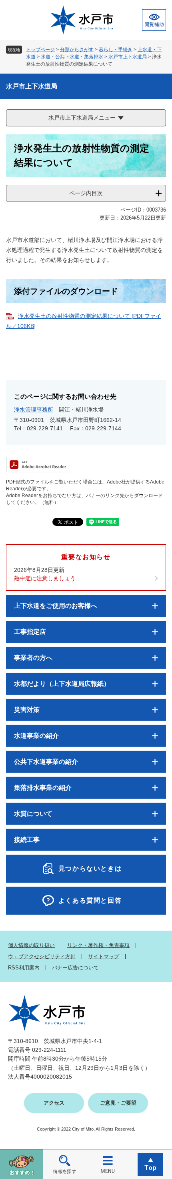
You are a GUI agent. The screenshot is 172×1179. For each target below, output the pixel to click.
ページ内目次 (86, 193)
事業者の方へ (33, 657)
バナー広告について (75, 967)
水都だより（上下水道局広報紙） (62, 683)
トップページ (40, 49)
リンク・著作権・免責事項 (98, 945)
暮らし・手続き (115, 49)
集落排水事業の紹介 (43, 787)
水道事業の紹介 (36, 735)
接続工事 (27, 839)
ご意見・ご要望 (118, 1103)
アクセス (54, 1103)
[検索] (64, 1164)
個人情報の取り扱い (31, 945)
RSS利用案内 (24, 967)
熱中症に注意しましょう (45, 578)
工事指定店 (30, 631)
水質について (33, 813)
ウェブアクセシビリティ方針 (42, 956)
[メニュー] (107, 1164)
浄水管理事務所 (33, 409)
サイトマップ (103, 956)
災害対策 (27, 709)
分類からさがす (77, 49)
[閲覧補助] (154, 20)
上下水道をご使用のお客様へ (55, 605)
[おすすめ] (21, 1164)
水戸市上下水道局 (127, 57)
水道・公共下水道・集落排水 (72, 57)
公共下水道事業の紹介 (46, 761)
